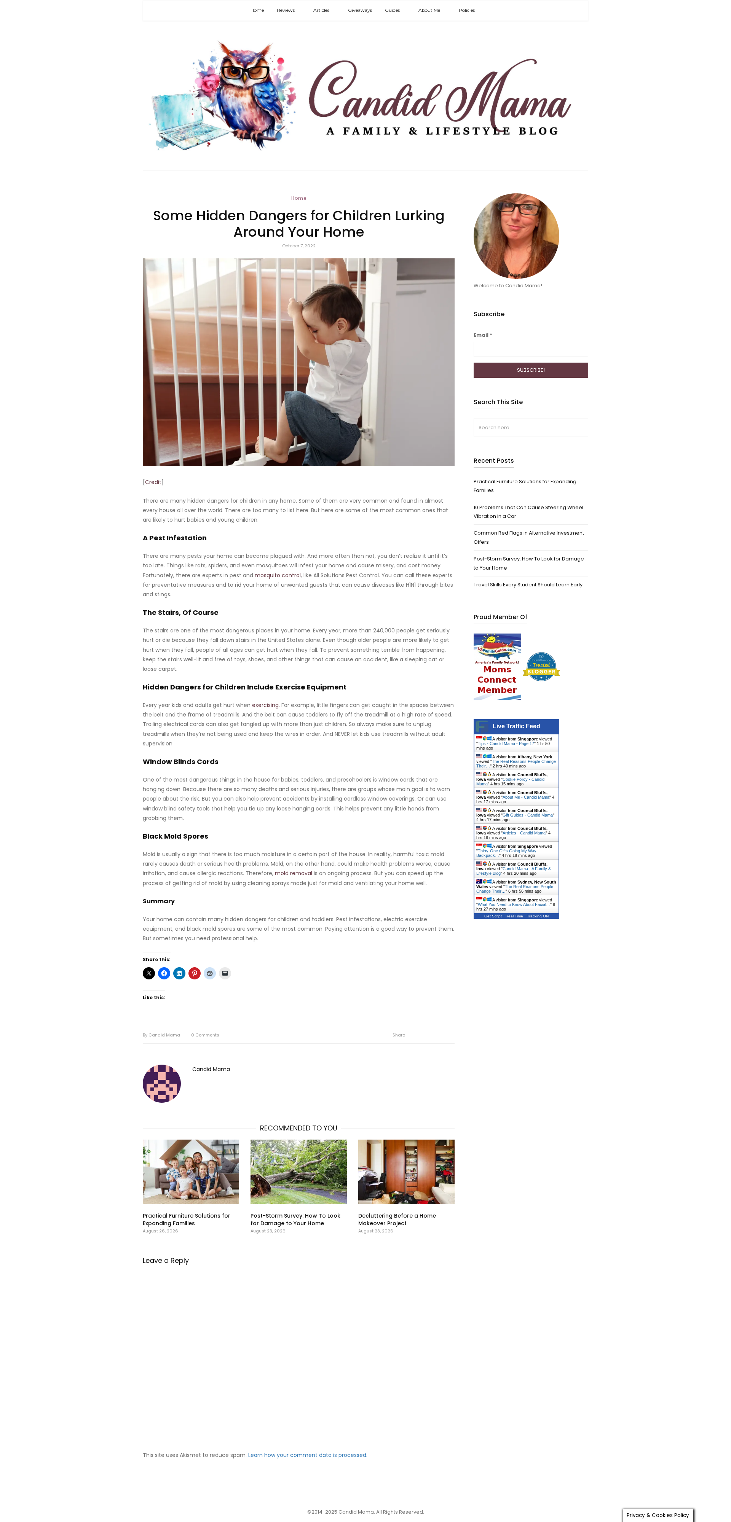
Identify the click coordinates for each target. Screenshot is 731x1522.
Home (257, 10)
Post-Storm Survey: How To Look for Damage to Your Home (295, 1219)
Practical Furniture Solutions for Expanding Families (186, 1219)
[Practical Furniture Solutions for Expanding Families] (191, 1172)
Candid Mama (161, 1035)
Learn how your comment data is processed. (307, 1455)
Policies (467, 10)
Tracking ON (538, 916)
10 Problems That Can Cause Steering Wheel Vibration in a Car (528, 512)
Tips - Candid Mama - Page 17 (506, 743)
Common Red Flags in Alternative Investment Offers (529, 537)
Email (483, 335)
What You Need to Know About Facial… (514, 904)
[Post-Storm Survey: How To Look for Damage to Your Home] (299, 1172)
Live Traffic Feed (516, 726)
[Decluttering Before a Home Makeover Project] (406, 1172)
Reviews (286, 10)
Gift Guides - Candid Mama (528, 815)
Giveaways (360, 10)
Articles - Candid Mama (524, 833)
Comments (205, 1035)
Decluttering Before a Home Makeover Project (397, 1219)
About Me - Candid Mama (526, 797)
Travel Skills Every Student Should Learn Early (528, 584)
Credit (153, 482)
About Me (429, 10)
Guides (392, 10)
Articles (321, 10)
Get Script (493, 916)
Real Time (514, 916)
